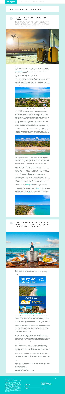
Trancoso (43, 26)
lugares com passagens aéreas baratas (31, 25)
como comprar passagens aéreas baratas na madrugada (37, 24)
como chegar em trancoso (25, 22)
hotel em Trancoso (19, 25)
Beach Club (34, 1)
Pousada (20, 1)
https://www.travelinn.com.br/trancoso (25, 192)
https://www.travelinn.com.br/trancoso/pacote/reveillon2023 (31, 313)
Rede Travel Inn (29, 184)
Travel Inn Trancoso (11, 2)
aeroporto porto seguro (33, 21)
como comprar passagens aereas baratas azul (25, 23)
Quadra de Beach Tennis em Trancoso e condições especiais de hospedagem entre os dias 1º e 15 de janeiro (32, 224)
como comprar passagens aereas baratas (40, 22)
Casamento (42, 1)
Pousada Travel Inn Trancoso (20, 71)
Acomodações (27, 1)
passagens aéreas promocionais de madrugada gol (29, 26)
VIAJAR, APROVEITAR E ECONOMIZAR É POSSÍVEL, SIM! (30, 18)
